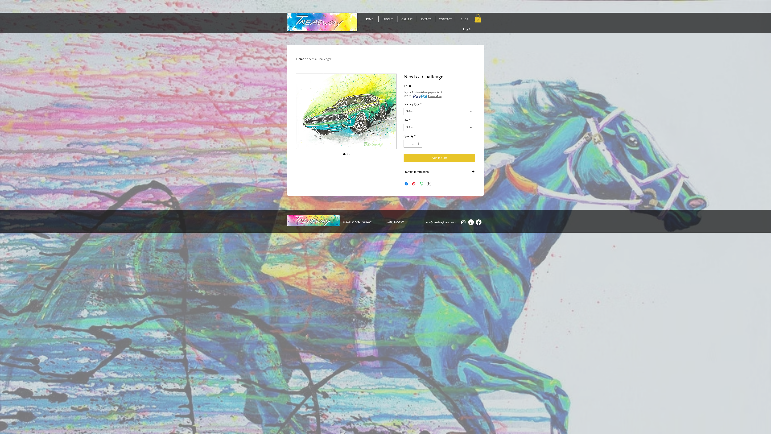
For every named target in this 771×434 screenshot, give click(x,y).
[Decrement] (406, 143)
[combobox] (439, 111)
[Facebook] (478, 222)
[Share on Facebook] (406, 183)
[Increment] (418, 143)
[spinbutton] (412, 143)
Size (407, 120)
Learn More (435, 96)
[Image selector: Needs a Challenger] (344, 154)
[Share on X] (429, 183)
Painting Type (413, 104)
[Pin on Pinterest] (413, 183)
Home (300, 59)
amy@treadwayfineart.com (441, 222)
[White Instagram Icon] (463, 222)
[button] (477, 18)
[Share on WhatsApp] (421, 183)
